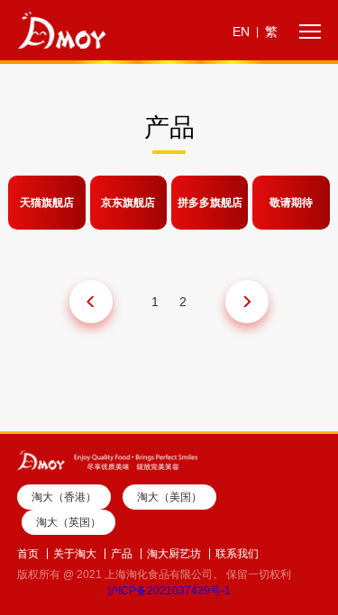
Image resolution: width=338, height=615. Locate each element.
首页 (28, 553)
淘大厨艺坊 (174, 553)
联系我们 (237, 553)
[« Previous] (91, 301)
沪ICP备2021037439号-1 (169, 590)
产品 (121, 553)
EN (241, 31)
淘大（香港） (64, 497)
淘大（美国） (169, 497)
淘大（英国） (68, 522)
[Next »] (247, 301)
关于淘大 (74, 553)
